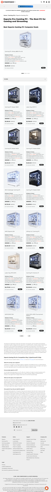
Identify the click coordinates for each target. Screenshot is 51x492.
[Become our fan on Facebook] (14, 427)
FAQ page (32, 359)
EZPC (3, 450)
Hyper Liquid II (16, 439)
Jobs (41, 446)
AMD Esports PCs (17, 454)
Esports (3, 439)
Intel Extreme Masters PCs (19, 450)
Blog (41, 452)
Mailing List (43, 441)
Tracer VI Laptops (17, 446)
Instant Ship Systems (7, 448)
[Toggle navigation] (49, 2)
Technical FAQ (29, 450)
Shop (43, 67)
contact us (22, 359)
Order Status (29, 448)
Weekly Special (5, 446)
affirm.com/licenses (39, 491)
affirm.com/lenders (22, 490)
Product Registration (31, 446)
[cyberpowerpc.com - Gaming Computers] (8, 2)
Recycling (42, 448)
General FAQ (29, 452)
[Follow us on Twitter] (18, 427)
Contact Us (29, 441)
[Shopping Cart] (44, 2)
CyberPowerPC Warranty (32, 454)
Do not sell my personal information (10, 470)
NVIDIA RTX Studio (17, 443)
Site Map (42, 450)
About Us (42, 439)
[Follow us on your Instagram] (21, 427)
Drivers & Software (30, 444)
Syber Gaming (5, 444)
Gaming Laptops (6, 443)
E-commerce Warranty (31, 456)
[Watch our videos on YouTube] (16, 427)
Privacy (3, 464)
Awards (42, 443)
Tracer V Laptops (17, 444)
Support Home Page (31, 439)
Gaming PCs (11, 15)
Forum (28, 459)
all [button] (29, 335)
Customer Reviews (44, 444)
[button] (41, 2)
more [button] (21, 335)
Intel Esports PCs (17, 452)
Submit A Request (30, 443)
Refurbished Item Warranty (32, 457)
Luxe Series (15, 441)
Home (5, 15)
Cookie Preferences (6, 466)
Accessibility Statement (7, 468)
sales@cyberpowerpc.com (21, 424)
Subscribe (34, 430)
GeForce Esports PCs (18, 448)
